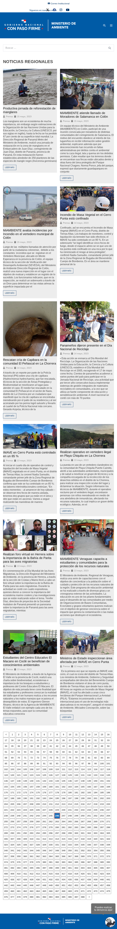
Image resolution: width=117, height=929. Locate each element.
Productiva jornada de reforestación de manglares (29, 110)
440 (102, 879)
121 (19, 775)
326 (25, 845)
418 (70, 874)
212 (57, 804)
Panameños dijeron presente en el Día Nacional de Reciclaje (86, 347)
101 (108, 763)
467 (57, 891)
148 (83, 781)
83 (102, 758)
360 (25, 856)
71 (25, 758)
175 (38, 792)
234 (89, 810)
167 (95, 787)
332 (63, 845)
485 (63, 897)
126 (51, 775)
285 (89, 827)
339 (108, 845)
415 (51, 874)
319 (89, 839)
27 (70, 740)
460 (12, 891)
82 (95, 758)
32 (102, 740)
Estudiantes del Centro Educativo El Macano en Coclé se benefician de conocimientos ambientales (27, 661)
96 (76, 763)
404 (89, 868)
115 (89, 769)
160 (51, 787)
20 (25, 740)
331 (57, 845)
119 (6, 775)
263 (57, 821)
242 (31, 816)
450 (57, 885)
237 (108, 810)
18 (12, 740)
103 (12, 769)
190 (25, 798)
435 (70, 879)
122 (25, 775)
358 (12, 856)
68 (6, 758)
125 (44, 775)
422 (95, 874)
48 (95, 746)
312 (44, 839)
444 (19, 885)
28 (76, 740)
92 (51, 763)
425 (6, 879)
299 (70, 833)
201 (95, 798)
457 (102, 885)
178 (57, 792)
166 (89, 787)
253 (102, 816)
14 (95, 734)
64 (89, 752)
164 (76, 787)
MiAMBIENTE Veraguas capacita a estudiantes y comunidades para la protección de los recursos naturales (84, 562)
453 (76, 885)
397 (44, 868)
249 (76, 816)
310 (31, 839)
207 (25, 804)
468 (63, 891)
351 (76, 850)
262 (51, 821)
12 (83, 734)
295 (44, 833)
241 (25, 816)
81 (89, 758)
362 (38, 856)
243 (38, 816)
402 (76, 868)
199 (83, 798)
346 (44, 850)
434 (63, 879)
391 (6, 868)
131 (83, 775)
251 (89, 816)
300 (76, 833)
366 (63, 856)
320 (95, 839)
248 (70, 816)
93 (57, 763)
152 (108, 781)
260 (38, 821)
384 (70, 862)
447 (38, 885)
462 (25, 891)
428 (25, 879)
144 (57, 781)
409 (12, 874)
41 (51, 746)
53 (19, 752)
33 (108, 740)
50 (108, 746)
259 (31, 821)
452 (70, 885)
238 (6, 816)
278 (44, 827)
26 (63, 740)
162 (63, 787)
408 (6, 874)
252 (95, 816)
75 (51, 758)
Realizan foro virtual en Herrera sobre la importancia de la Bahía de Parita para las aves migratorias (28, 558)
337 (95, 845)
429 (31, 879)
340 (6, 850)
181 (76, 792)
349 (63, 850)
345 (38, 850)
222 (12, 810)
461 (19, 891)
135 (108, 775)
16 (108, 734)
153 (6, 787)
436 (76, 879)
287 (102, 827)
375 (12, 862)
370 (89, 856)
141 (38, 781)
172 (19, 792)
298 (63, 833)
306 (6, 839)
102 (6, 769)
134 (102, 775)
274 (19, 827)
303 (95, 833)
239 (12, 816)
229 (57, 810)
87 (19, 763)
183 (89, 792)
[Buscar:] (58, 48)
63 (83, 752)
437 (83, 879)
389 (102, 862)
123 (31, 775)
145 (63, 781)
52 (12, 752)
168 (102, 787)
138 (19, 781)
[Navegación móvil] (111, 25)
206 (19, 804)
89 (31, 763)
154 (12, 787)
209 (38, 804)
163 (70, 787)
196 (63, 798)
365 (57, 856)
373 (108, 856)
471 (83, 891)
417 (63, 874)
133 (95, 775)
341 (12, 850)
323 (6, 845)
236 (102, 810)
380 (44, 862)
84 (108, 758)
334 (76, 845)
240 (19, 816)
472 (89, 891)
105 (25, 769)
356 (108, 850)
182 (83, 792)
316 (70, 839)
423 (102, 874)
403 (83, 868)
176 (44, 792)
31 (95, 740)
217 (89, 804)
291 (19, 833)
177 (51, 792)
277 (38, 827)
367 (70, 856)
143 (51, 781)
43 (63, 746)
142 (44, 781)
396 (38, 868)
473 (95, 891)
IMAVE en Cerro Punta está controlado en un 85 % (29, 454)
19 (19, 740)
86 (12, 763)
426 (12, 879)
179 (63, 792)
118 (108, 769)
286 (95, 827)
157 (31, 787)
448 (44, 885)
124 (38, 775)
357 (6, 856)
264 (63, 821)
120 (12, 775)
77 (63, 758)
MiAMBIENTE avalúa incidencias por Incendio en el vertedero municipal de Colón (28, 234)
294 (38, 833)
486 (70, 897)
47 (89, 746)
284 (83, 827)
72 (31, 758)
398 (51, 868)
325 (19, 845)
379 (38, 862)
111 (63, 769)
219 (102, 804)
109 (51, 769)
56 (38, 752)
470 (76, 891)
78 (70, 758)
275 (25, 827)
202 (102, 798)
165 (83, 787)
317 (76, 839)
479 (25, 897)
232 (76, 810)
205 (12, 804)
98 (89, 763)
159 (44, 787)
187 (6, 798)
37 (25, 746)
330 (51, 845)
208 (31, 804)
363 (44, 856)
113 (76, 769)
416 (57, 874)
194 (51, 798)
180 (70, 792)
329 (44, 845)
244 (44, 816)
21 (31, 740)
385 (76, 862)
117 (102, 769)
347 (51, 850)
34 (6, 746)
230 (63, 810)
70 (19, 758)
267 (83, 821)
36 (19, 746)
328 (38, 845)
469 (70, 891)
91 (44, 763)
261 (44, 821)
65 (95, 752)
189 (19, 798)
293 (31, 833)
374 (6, 862)
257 (19, 821)
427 (19, 879)
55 (31, 752)
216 (83, 804)
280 (57, 827)
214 (70, 804)
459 (6, 891)
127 (57, 775)
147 (76, 781)
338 (102, 845)
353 (89, 850)
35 (12, 746)
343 (25, 850)
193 (44, 798)
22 (38, 740)
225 (31, 810)
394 (25, 868)
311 (38, 839)
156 (25, 787)
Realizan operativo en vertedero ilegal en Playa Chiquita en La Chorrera (85, 453)
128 (63, 775)
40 (44, 746)
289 (6, 833)
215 (76, 804)
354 (95, 850)
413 (38, 874)
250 (83, 816)
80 (83, 758)
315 (63, 839)
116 (95, 769)
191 (31, 798)
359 (19, 856)
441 (108, 879)
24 (51, 740)
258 (25, 821)
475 (108, 891)
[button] (104, 25)
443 (12, 885)
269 (95, 821)
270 (102, 821)
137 (12, 781)
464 (38, 891)
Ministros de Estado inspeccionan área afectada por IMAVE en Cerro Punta (86, 660)
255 (6, 821)
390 (108, 862)
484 (57, 897)
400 (63, 868)
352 (83, 850)
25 (57, 740)
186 (108, 792)
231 (70, 810)
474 (102, 891)
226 (38, 810)
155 (19, 787)
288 (108, 827)
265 (70, 821)
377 (25, 862)
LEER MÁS (9, 167)
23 (44, 740)
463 (31, 891)
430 (38, 879)
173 (25, 792)
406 (102, 868)
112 (70, 769)
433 (57, 879)
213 (63, 804)
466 (51, 891)
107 (38, 769)
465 (44, 891)
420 (83, 874)
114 (83, 769)
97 (83, 763)
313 (51, 839)
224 (25, 810)
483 (51, 897)
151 (102, 781)
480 (31, 897)
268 (89, 821)
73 (38, 758)
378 (31, 862)
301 (83, 833)
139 (25, 781)
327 (31, 845)
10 (70, 734)
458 (108, 885)
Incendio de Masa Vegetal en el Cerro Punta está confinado (85, 216)
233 (83, 810)
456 (95, 885)
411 (25, 874)
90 (38, 763)
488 (83, 897)
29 (83, 740)
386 (83, 862)
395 (31, 868)
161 (57, 787)
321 (102, 839)
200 (89, 798)
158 (38, 787)
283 (76, 827)
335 (83, 845)
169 (108, 787)
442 (6, 885)
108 (44, 769)
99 (95, 763)
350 (70, 850)
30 (89, 740)
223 (19, 810)
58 (51, 752)
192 (38, 798)
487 (76, 897)
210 (44, 804)
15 (102, 734)
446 (31, 885)
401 (70, 868)
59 (57, 752)
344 (31, 850)
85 (6, 763)
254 (108, 816)
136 (6, 781)
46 (83, 746)
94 (63, 763)
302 (89, 833)
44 (70, 746)
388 (95, 862)
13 (89, 734)
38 (31, 746)
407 (108, 868)
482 (44, 897)
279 (51, 827)
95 (70, 763)
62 (76, 752)
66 (102, 752)
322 (108, 839)
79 (76, 758)
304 (102, 833)
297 (57, 833)
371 (95, 856)
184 (95, 792)
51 (6, 752)
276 (31, 827)
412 (31, 874)
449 (51, 885)
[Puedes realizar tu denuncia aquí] (110, 922)
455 (89, 885)
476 (6, 897)
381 (51, 862)
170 (6, 792)
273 (12, 827)
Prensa (9, 116)
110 (57, 769)
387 (89, 862)
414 (44, 874)
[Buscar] (109, 48)
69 (12, 758)
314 (57, 839)
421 (89, 874)
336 (89, 845)
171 (12, 792)
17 (6, 740)
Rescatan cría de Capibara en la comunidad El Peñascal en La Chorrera (29, 361)
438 (89, 879)
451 (63, 885)
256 (12, 821)
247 (63, 816)
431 (44, 879)
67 (108, 752)
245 (51, 816)
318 (83, 839)
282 (70, 827)
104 (19, 769)
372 (102, 856)
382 (57, 862)
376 (19, 862)
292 (25, 833)
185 (102, 792)
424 (108, 874)
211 (51, 804)
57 (44, 752)
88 (25, 763)
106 (31, 769)
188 (12, 798)
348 (57, 850)
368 (76, 856)
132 (89, 775)
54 (25, 752)
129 (70, 775)
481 (38, 897)
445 (25, 885)
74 (44, 758)
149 (89, 781)
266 (76, 821)
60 (63, 752)
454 (83, 885)
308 (19, 839)
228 (51, 810)
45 (76, 746)
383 (63, 862)
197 (70, 798)
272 (6, 827)
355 (102, 850)
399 (57, 868)
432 (51, 879)
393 (19, 868)
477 (12, 897)
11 (76, 734)
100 (102, 763)
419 (76, 874)
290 (12, 833)
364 (51, 856)
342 (19, 850)
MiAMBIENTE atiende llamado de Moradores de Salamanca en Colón (84, 114)
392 (12, 868)
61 (70, 752)
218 (95, 804)
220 (108, 804)
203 (108, 798)
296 (51, 833)
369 (83, 856)
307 (12, 839)
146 (70, 781)
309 (25, 839)
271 (108, 821)
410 (19, 874)
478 (19, 897)
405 (95, 868)
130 (76, 775)
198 (76, 798)
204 (6, 804)
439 (95, 879)
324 (12, 845)
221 (6, 810)
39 (38, 746)
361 (31, 856)
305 (108, 833)
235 (95, 810)
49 (102, 746)
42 (57, 746)
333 (70, 845)
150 (95, 781)
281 (63, 827)
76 (57, 758)
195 (57, 798)
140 (31, 781)
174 (31, 792)
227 (44, 810)
